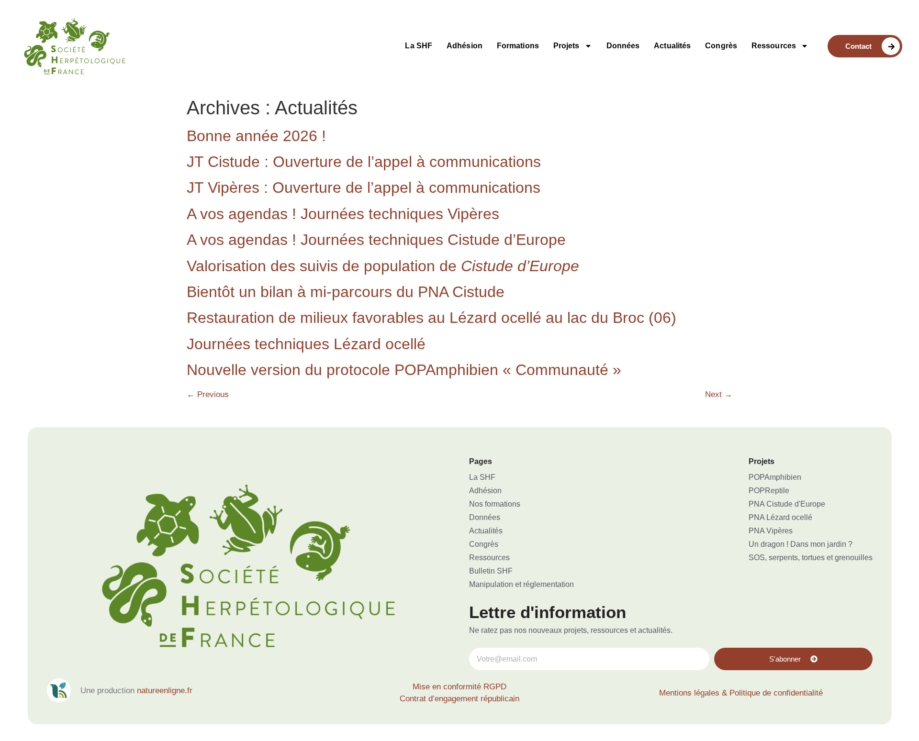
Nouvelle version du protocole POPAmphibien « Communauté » (404, 369)
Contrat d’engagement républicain (459, 698)
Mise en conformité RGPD (459, 686)
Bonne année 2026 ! (256, 135)
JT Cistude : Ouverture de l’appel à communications (364, 161)
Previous (208, 394)
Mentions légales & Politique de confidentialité (741, 692)
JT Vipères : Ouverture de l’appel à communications (363, 187)
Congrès (721, 46)
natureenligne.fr (164, 690)
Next (718, 394)
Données (623, 46)
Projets (566, 46)
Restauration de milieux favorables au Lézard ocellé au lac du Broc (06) (431, 317)
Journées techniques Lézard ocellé (306, 344)
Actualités (672, 46)
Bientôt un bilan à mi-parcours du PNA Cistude (345, 291)
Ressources (773, 46)
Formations (518, 46)
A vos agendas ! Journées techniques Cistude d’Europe (376, 239)
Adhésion (464, 46)
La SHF (418, 46)
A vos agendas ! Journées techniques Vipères (343, 213)
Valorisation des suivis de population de (383, 266)
